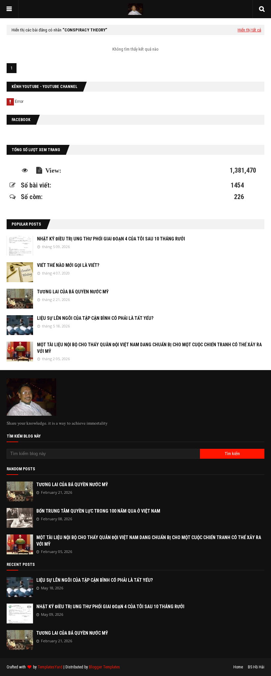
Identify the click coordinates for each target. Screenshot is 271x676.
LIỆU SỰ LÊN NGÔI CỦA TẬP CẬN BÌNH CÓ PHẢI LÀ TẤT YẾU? (95, 318)
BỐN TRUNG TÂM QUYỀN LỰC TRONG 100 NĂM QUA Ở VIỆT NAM (98, 511)
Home (238, 667)
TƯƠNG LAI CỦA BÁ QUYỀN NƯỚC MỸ (73, 291)
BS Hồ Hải (256, 667)
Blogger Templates (104, 667)
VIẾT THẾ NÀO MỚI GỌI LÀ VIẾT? (68, 265)
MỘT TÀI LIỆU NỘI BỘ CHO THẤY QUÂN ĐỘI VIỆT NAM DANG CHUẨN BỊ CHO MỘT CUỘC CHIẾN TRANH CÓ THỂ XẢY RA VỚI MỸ (149, 348)
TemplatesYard (50, 667)
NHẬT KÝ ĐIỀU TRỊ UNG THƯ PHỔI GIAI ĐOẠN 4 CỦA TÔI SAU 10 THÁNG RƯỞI (111, 238)
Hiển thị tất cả (249, 29)
